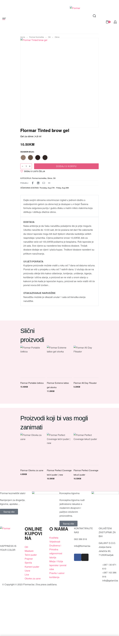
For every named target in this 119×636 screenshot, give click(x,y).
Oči (49, 37)
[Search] (94, 15)
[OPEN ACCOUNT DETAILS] (115, 22)
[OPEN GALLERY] (57, 82)
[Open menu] (4, 19)
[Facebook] (77, 557)
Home (22, 37)
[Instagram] (85, 557)
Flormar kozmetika (36, 37)
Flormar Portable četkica (32, 382)
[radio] (23, 157)
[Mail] (43, 183)
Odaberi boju (27, 152)
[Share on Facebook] (32, 183)
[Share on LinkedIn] (38, 183)
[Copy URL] (49, 183)
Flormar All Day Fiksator (85, 382)
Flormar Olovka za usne (31, 470)
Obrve (57, 37)
